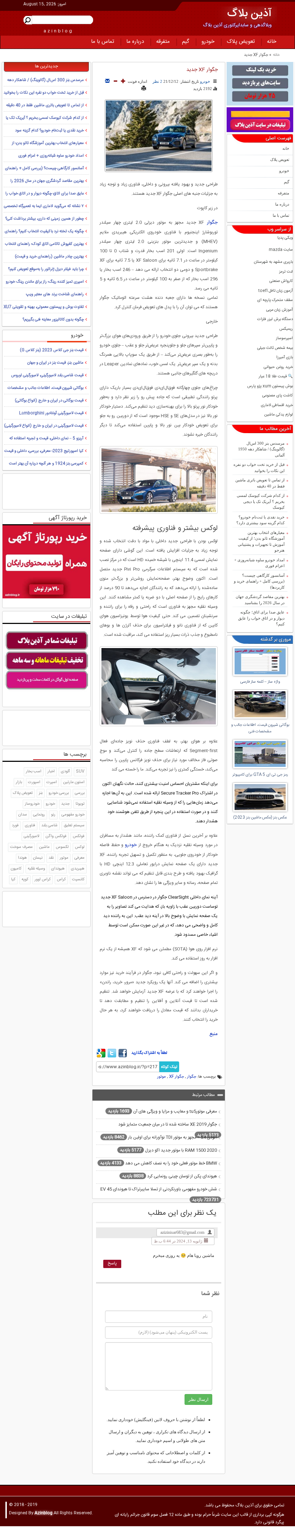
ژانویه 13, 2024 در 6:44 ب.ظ (178, 1241)
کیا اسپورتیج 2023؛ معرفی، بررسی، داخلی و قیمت (43, 451)
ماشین (44, 847)
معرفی (79, 858)
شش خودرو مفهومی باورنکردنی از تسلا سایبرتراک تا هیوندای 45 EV (159, 1195)
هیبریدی (78, 869)
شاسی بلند (49, 825)
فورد (15, 825)
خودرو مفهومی (73, 815)
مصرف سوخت (21, 847)
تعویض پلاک (241, 41)
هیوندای (58, 869)
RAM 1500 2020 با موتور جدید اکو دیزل (168, 1150)
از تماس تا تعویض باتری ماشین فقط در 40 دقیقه (260, 483)
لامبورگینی (31, 836)
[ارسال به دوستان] (107, 81)
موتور (161, 1077)
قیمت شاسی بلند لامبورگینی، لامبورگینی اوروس (47, 375)
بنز (40, 793)
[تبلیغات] (260, 83)
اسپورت (34, 782)
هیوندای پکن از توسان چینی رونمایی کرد (169, 1175)
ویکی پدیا (285, 238)
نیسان (37, 858)
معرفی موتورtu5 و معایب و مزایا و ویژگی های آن (162, 1111)
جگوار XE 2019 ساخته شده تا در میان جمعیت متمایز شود (168, 1130)
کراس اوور (43, 879)
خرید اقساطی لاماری (277, 406)
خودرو (207, 41)
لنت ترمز (286, 272)
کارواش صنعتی (281, 281)
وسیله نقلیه (36, 869)
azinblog (58, 31)
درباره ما (135, 41)
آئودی (65, 771)
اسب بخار (33, 771)
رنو (53, 815)
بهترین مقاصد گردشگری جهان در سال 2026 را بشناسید (260, 599)
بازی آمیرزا (284, 358)
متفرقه (163, 41)
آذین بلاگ (249, 14)
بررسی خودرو (59, 793)
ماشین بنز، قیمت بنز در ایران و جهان (55, 363)
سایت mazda (281, 250)
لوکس (80, 847)
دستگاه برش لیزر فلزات (275, 319)
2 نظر (157, 81)
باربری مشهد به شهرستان (273, 262)
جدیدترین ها (46, 66)
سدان (22, 815)
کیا (13, 879)
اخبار (51, 771)
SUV (80, 771)
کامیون (16, 869)
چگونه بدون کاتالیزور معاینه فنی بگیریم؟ (53, 319)
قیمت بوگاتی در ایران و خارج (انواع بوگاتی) (49, 400)
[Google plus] (101, 1056)
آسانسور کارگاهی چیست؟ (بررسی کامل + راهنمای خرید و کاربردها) (259, 581)
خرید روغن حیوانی (278, 367)
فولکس (79, 836)
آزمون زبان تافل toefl (275, 291)
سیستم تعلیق (74, 825)
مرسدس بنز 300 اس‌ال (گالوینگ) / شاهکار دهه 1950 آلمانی (261, 449)
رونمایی (39, 815)
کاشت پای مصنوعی (277, 396)
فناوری (30, 825)
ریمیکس (286, 329)
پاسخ (112, 1263)
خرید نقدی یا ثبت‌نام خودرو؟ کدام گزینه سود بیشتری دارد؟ (260, 520)
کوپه (25, 879)
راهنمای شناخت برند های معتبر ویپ (55, 294)
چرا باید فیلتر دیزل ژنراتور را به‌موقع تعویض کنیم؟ (46, 269)
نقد (51, 858)
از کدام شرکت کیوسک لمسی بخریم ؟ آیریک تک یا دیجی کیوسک (261, 501)
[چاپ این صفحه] (143, 88)
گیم (185, 41)
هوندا (22, 858)
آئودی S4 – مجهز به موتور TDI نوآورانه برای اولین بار (160, 1137)
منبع (213, 1034)
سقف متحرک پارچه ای (275, 300)
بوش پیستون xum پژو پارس (270, 386)
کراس (61, 879)
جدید (65, 804)
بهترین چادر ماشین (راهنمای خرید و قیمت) (49, 256)
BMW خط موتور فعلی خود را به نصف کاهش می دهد (158, 1163)
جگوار (212, 222)
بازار (19, 782)
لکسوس (62, 847)
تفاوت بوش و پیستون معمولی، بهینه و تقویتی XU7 (44, 307)
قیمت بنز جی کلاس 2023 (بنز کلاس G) (51, 350)
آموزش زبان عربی (279, 310)
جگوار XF (176, 1077)
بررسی (80, 793)
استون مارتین (74, 782)
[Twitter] (112, 1056)
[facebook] (122, 1056)
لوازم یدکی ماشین (278, 415)
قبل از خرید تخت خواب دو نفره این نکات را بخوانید (259, 467)
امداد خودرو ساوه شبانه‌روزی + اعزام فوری (259, 563)
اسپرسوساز (284, 339)
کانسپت (78, 879)
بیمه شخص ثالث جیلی (275, 348)
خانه (271, 41)
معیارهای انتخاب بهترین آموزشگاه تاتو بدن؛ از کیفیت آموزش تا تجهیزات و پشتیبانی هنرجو (261, 541)
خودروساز (32, 804)
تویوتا (80, 804)
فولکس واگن (56, 836)
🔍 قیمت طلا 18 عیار (276, 377)
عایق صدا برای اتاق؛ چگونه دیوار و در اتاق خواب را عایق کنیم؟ (261, 618)
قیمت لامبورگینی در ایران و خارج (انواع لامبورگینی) (43, 426)
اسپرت (51, 782)
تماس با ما (102, 41)
